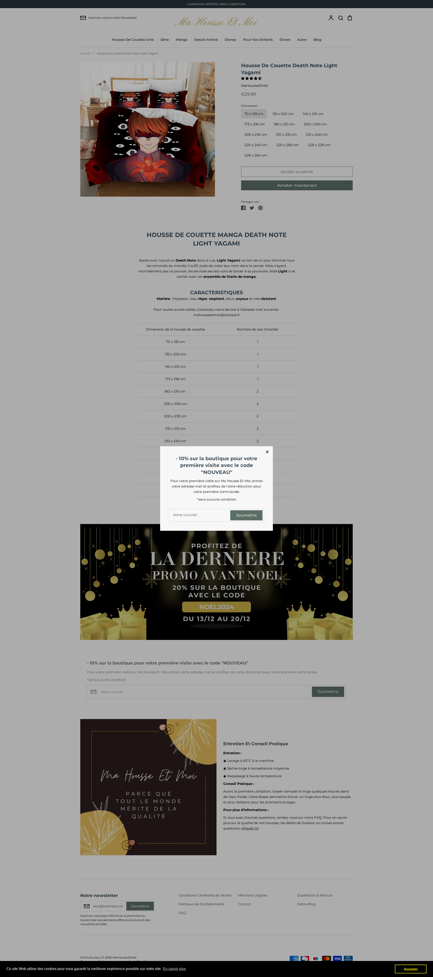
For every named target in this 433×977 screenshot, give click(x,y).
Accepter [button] (411, 969)
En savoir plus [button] (174, 969)
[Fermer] (267, 452)
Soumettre (246, 515)
